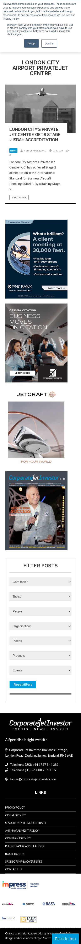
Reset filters (23, 684)
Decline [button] (49, 43)
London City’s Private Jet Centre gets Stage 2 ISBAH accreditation (34, 134)
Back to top (65, 939)
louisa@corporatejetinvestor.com (33, 779)
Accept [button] (31, 43)
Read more (19, 197)
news (13, 150)
